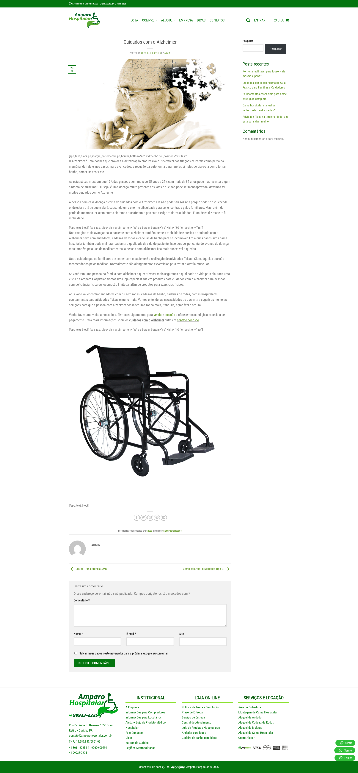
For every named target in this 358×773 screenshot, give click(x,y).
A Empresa (132, 707)
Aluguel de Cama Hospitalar (255, 733)
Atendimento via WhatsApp (85, 3)
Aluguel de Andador (250, 717)
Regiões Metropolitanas (140, 748)
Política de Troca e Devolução (200, 707)
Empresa (186, 20)
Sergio (348, 750)
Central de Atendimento (196, 722)
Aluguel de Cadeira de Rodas (256, 722)
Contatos (217, 20)
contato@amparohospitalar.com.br (90, 735)
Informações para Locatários (143, 717)
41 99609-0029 (97, 747)
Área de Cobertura (249, 707)
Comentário (82, 600)
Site (181, 634)
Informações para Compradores (145, 712)
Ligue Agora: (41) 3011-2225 (113, 3)
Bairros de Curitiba (137, 743)
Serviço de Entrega (193, 717)
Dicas (201, 20)
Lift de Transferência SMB (91, 569)
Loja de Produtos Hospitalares (201, 727)
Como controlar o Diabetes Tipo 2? (204, 569)
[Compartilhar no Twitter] (143, 518)
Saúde (149, 530)
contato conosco (188, 320)
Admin (167, 53)
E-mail (131, 634)
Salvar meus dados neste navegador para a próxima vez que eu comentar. (123, 653)
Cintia (348, 743)
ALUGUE (166, 20)
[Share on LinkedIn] (164, 518)
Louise (348, 758)
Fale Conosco (134, 733)
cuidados (177, 530)
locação (170, 315)
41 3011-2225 (77, 747)
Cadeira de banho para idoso (199, 738)
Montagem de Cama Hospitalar (257, 712)
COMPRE (148, 20)
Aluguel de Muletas (250, 727)
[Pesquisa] (248, 20)
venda (158, 315)
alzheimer (167, 530)
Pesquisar (248, 41)
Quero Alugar (246, 738)
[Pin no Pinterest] (157, 518)
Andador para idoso (194, 733)
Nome (78, 634)
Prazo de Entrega (192, 712)
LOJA (134, 20)
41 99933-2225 (78, 753)
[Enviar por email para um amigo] (150, 518)
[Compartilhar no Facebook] (137, 518)
